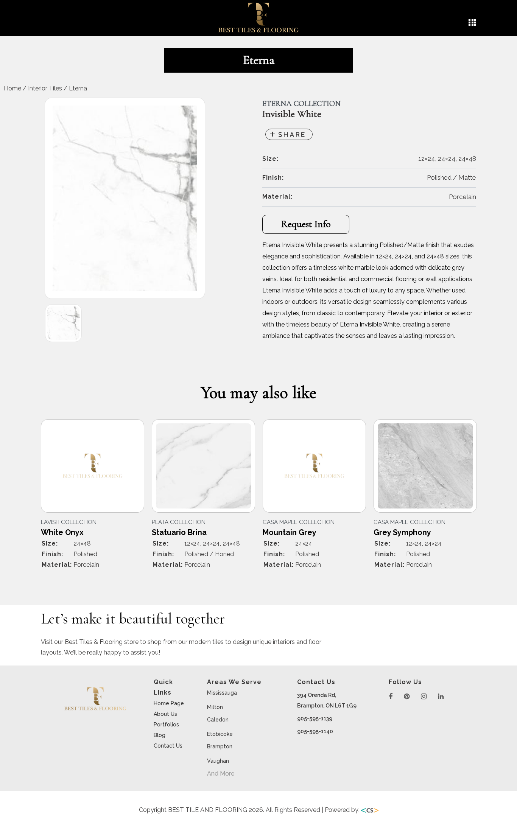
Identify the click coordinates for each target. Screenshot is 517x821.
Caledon (218, 720)
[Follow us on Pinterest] (407, 696)
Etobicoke (220, 734)
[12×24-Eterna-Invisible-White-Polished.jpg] (125, 198)
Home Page (169, 703)
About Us (165, 714)
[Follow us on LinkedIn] (441, 696)
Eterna (78, 88)
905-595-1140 (315, 731)
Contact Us (168, 746)
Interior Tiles (45, 88)
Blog (159, 735)
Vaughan (218, 761)
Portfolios (166, 724)
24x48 (62, 500)
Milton (215, 707)
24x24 (173, 500)
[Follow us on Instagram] (424, 696)
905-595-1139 (314, 718)
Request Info (306, 224)
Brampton (219, 746)
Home (12, 88)
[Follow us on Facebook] (390, 696)
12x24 (172, 485)
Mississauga (222, 693)
